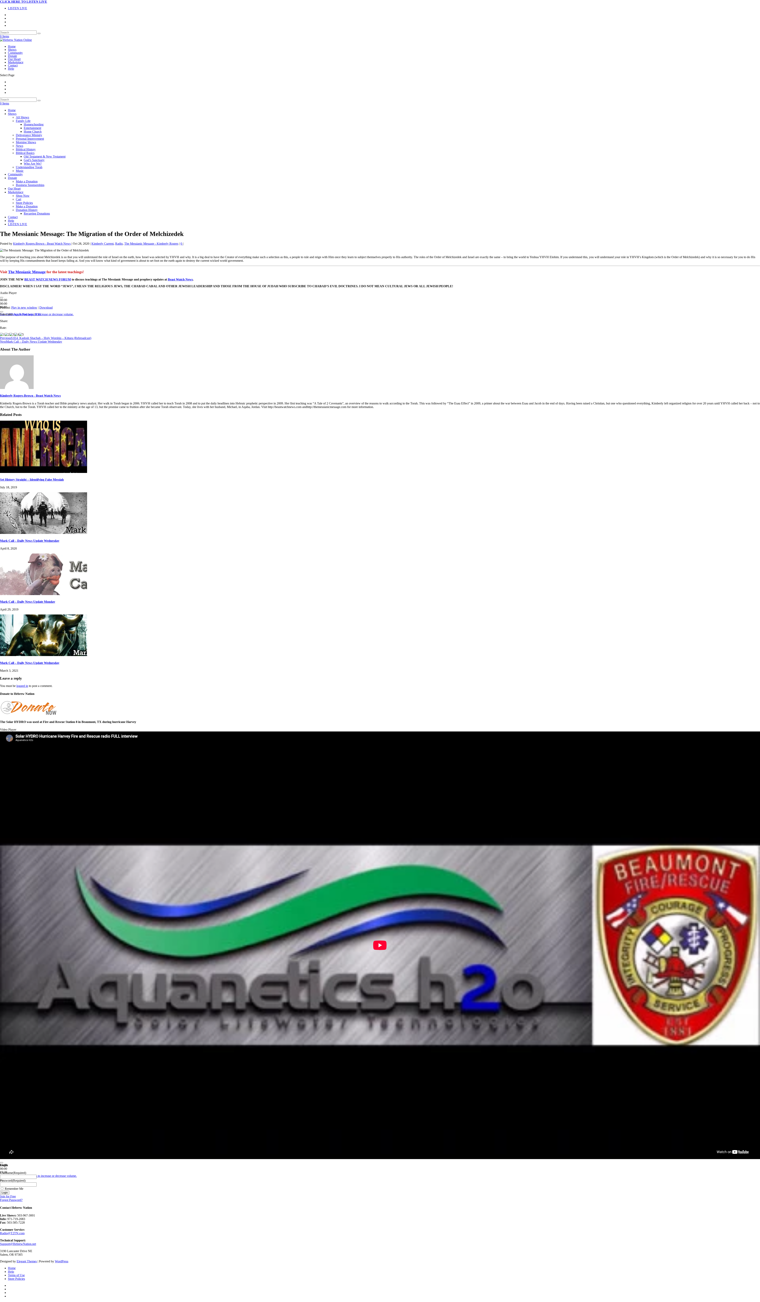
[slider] (40, 1175)
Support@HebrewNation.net (18, 1244)
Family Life (23, 121)
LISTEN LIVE (17, 8)
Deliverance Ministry (29, 135)
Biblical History (26, 149)
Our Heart (14, 59)
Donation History (27, 210)
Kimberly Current (102, 243)
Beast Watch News (180, 279)
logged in (22, 686)
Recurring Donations (37, 213)
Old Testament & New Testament (45, 156)
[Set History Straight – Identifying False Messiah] (43, 472)
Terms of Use (16, 1275)
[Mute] (1, 311)
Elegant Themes (27, 1261)
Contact (13, 65)
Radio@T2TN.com (12, 1233)
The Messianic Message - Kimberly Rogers (151, 243)
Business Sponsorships (30, 185)
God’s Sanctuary (34, 160)
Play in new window (24, 307)
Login (5, 1192)
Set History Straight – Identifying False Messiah (32, 479)
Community (15, 52)
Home (12, 46)
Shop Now (22, 195)
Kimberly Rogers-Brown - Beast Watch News (42, 243)
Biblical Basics (25, 153)
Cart (18, 199)
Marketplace (15, 62)
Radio (119, 243)
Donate (12, 56)
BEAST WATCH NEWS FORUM (47, 279)
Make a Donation (27, 181)
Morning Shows (26, 142)
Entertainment (32, 128)
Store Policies (24, 202)
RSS (38, 314)
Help (11, 68)
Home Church (33, 131)
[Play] (1, 297)
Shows (12, 49)
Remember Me (14, 1188)
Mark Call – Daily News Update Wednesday (29, 540)
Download (46, 307)
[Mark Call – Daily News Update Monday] (43, 594)
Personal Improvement (30, 138)
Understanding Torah (29, 167)
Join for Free (8, 1196)
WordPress (61, 1261)
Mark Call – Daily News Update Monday (27, 601)
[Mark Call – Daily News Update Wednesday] (43, 532)
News (19, 145)
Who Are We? (33, 163)
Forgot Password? (11, 1200)
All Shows (22, 117)
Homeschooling (34, 124)
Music (20, 170)
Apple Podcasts (23, 314)
